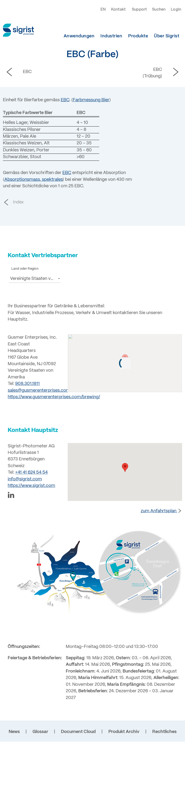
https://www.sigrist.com (31, 486)
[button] (35, 278)
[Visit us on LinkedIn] (35, 496)
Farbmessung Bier (91, 100)
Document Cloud (78, 732)
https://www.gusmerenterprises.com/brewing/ (54, 397)
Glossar (40, 732)
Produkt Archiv (123, 732)
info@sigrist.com (25, 479)
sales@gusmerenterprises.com (39, 391)
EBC (65, 100)
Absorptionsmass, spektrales (33, 180)
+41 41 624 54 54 (31, 473)
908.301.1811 (27, 384)
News (14, 732)
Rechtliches (164, 732)
